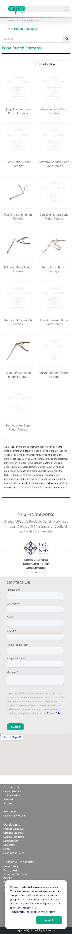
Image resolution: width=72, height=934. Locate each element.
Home (11, 20)
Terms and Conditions (15, 874)
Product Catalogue (13, 828)
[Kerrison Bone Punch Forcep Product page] (18, 298)
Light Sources (10, 840)
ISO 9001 (8, 878)
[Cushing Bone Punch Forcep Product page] (18, 192)
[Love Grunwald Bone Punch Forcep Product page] (54, 298)
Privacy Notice (11, 870)
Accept (49, 920)
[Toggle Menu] (66, 9)
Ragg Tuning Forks (13, 852)
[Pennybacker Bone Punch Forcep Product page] (18, 403)
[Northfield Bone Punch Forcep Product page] (54, 350)
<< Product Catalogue (23, 28)
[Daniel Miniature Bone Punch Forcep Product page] (54, 192)
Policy (14, 866)
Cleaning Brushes (13, 832)
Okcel (6, 848)
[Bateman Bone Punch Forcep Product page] (54, 87)
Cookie (7, 866)
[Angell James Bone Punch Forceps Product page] (18, 87)
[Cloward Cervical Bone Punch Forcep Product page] (54, 139)
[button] (5, 550)
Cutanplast (9, 844)
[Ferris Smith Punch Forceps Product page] (54, 245)
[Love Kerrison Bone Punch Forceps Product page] (18, 350)
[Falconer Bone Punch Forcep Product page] (18, 245)
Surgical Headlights (13, 836)
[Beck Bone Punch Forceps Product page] (18, 139)
